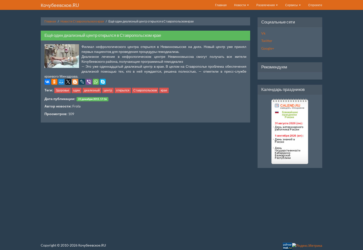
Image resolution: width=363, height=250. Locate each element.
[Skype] (103, 82)
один (76, 90)
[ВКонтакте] (47, 82)
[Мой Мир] (61, 82)
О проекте (315, 5)
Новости (240, 5)
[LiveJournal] (82, 82)
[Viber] (89, 82)
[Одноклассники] (54, 82)
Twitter (266, 41)
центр (108, 90)
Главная (221, 5)
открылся (122, 90)
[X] (68, 82)
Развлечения (265, 5)
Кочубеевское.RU (60, 5)
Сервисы (291, 5)
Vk (263, 33)
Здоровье (62, 90)
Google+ (267, 48)
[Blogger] (75, 82)
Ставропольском (145, 90)
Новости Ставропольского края (82, 21)
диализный (92, 90)
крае (164, 90)
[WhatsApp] (96, 82)
